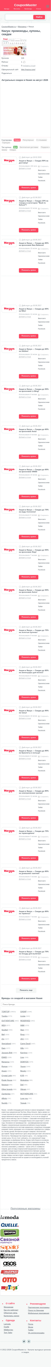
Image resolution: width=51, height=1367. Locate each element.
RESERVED (25, 1021)
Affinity (4, 1098)
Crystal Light (7, 1076)
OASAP (23, 1012)
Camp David (25, 1044)
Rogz (22, 1034)
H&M (22, 1025)
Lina (22, 1057)
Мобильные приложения (38, 1313)
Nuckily (4, 1103)
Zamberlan (6, 1094)
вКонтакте (29, 1341)
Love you (24, 1098)
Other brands (7, 1089)
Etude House (7, 1080)
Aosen (4, 1071)
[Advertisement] (25, 110)
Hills (22, 1048)
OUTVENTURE (8, 1021)
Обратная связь (10, 1313)
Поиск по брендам (36, 1310)
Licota (22, 1016)
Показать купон (29, 188)
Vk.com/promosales (36, 1333)
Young (23, 1066)
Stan (22, 1030)
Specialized (6, 1044)
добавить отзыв (29, 66)
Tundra (4, 1016)
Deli (21, 1085)
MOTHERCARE (26, 1094)
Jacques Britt (7, 1053)
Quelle (6, 1327)
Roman (5, 1066)
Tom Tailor (8, 1333)
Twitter (31, 1330)
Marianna (5, 1062)
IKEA (3, 1025)
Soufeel (5, 1030)
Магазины (22, 27)
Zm (3, 1039)
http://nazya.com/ (28, 69)
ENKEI (4, 1057)
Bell (3, 1034)
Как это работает (11, 1310)
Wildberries (8, 1330)
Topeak (23, 1103)
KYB (22, 1076)
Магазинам (8, 1307)
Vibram (23, 1089)
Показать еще (26, 990)
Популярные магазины (25, 1208)
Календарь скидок (11, 1316)
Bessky (23, 1071)
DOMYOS (24, 1062)
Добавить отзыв (25, 168)
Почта (30, 1324)
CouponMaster (25, 5)
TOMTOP (6, 1012)
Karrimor (24, 1053)
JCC (22, 1039)
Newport (5, 1085)
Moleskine (24, 1080)
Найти (39, 17)
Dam (3, 1048)
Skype (30, 1327)
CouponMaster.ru (9, 27)
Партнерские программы (38, 1307)
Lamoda (7, 1324)
